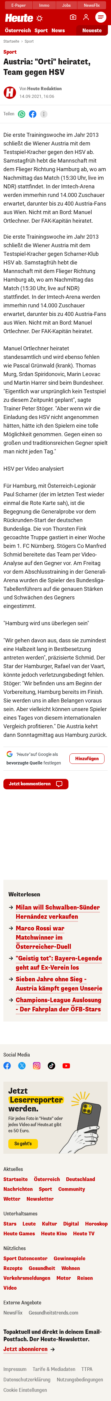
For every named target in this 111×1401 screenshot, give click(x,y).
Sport (41, 30)
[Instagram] (36, 1065)
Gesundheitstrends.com (53, 1313)
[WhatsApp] (21, 114)
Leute (29, 1224)
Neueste (92, 30)
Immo (44, 5)
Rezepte (13, 1268)
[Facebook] (32, 114)
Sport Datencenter (25, 1259)
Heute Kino (54, 1234)
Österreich (18, 30)
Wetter (11, 1199)
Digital (71, 1224)
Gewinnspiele (69, 1259)
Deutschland (80, 1179)
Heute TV (84, 1234)
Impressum (15, 1369)
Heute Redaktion (44, 89)
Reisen (85, 1278)
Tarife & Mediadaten (54, 1369)
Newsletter (40, 1199)
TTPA (86, 1369)
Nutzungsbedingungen (80, 1379)
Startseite (11, 41)
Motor (63, 1278)
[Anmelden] (86, 17)
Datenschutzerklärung (27, 1379)
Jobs (66, 5)
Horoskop (96, 1224)
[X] (22, 1065)
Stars (9, 1224)
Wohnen (70, 1268)
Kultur (49, 1224)
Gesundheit (42, 1268)
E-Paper (18, 5)
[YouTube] (66, 1065)
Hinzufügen (87, 759)
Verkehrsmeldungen (26, 1278)
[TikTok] (51, 1065)
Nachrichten (18, 1189)
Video (10, 1288)
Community (71, 1189)
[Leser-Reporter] (73, 17)
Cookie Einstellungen (25, 1390)
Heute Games (19, 1234)
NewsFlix (92, 5)
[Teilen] (43, 114)
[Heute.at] (19, 17)
